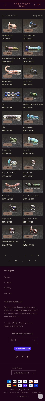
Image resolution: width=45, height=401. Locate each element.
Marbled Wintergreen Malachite (33, 104)
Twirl (3, 104)
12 (9, 261)
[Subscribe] (34, 340)
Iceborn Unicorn (28, 127)
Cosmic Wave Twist (29, 35)
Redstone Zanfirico (8, 196)
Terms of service (37, 392)
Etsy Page (8, 293)
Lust (24, 242)
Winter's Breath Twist (9, 173)
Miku (3, 127)
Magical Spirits (7, 219)
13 (16, 261)
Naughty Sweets (7, 81)
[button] (4, 4)
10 (31, 255)
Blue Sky (7, 288)
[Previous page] (5, 255)
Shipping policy (24, 396)
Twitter (7, 277)
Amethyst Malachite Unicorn (11, 58)
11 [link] (38, 255)
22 (29, 261)
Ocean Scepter (27, 58)
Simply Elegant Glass (21, 390)
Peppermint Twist (7, 35)
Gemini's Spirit (27, 173)
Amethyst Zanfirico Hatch (10, 242)
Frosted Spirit (27, 150)
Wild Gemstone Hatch (30, 219)
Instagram (8, 282)
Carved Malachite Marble (31, 196)
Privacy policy (25, 392)
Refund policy (14, 392)
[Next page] (35, 260)
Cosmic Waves (27, 81)
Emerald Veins (6, 150)
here (15, 323)
